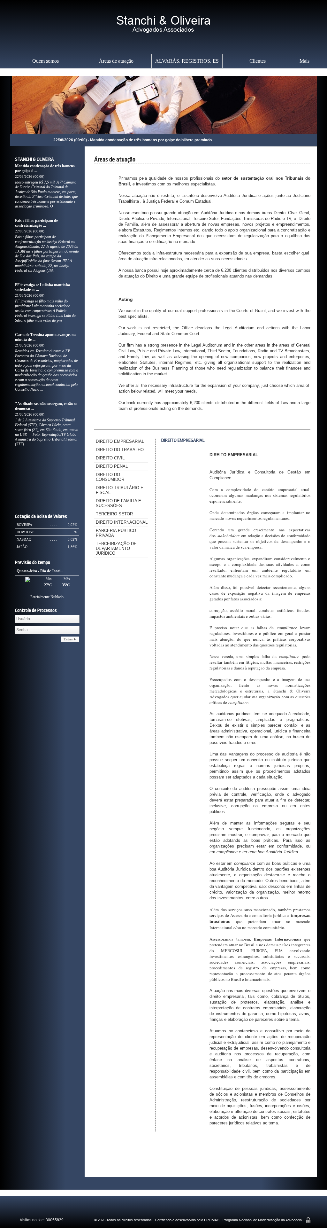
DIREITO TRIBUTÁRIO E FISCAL (119, 490)
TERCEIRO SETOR (114, 514)
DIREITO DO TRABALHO (120, 449)
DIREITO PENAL (112, 466)
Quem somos (45, 61)
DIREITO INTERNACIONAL (122, 522)
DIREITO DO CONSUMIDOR (110, 477)
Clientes (257, 61)
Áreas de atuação (116, 61)
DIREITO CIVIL (110, 458)
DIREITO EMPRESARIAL (120, 441)
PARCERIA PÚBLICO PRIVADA (116, 533)
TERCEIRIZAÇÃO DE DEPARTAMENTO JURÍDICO (116, 548)
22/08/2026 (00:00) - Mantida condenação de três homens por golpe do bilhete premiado (90, 140)
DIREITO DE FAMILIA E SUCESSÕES (118, 503)
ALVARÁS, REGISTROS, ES (187, 61)
